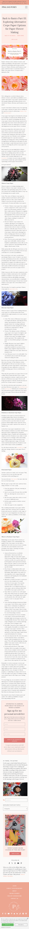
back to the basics (10, 35)
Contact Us (14, 898)
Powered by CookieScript (6, 927)
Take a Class (15, 853)
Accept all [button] (7, 924)
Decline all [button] (21, 924)
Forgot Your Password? (14, 888)
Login (14, 886)
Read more (11, 922)
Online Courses (14, 893)
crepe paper (20, 35)
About (14, 891)
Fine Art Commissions (14, 896)
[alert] (14, 923)
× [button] (27, 918)
